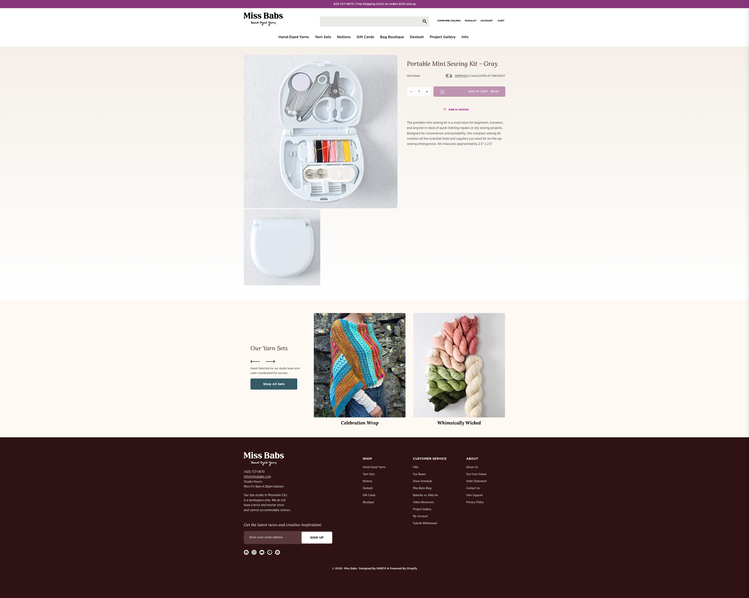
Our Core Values (476, 474)
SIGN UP (317, 537)
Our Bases (419, 474)
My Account (420, 516)
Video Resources (423, 502)
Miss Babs (350, 568)
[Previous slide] (255, 361)
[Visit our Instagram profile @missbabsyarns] (254, 552)
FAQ (415, 467)
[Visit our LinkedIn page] (269, 552)
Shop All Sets (274, 384)
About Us (472, 467)
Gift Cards (369, 495)
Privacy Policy (475, 502)
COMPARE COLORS (449, 20)
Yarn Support (474, 495)
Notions (367, 481)
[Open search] (374, 21)
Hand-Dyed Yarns (374, 467)
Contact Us (473, 488)
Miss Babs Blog (422, 488)
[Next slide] (270, 361)
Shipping (461, 76)
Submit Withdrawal (425, 523)
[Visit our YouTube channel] (261, 552)
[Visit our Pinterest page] (277, 552)
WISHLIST (471, 20)
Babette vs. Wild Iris (425, 495)
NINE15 (381, 568)
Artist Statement (476, 481)
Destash (368, 488)
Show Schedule (422, 481)
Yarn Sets (368, 474)
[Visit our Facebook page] (246, 552)
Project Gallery (422, 509)
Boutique (368, 502)
